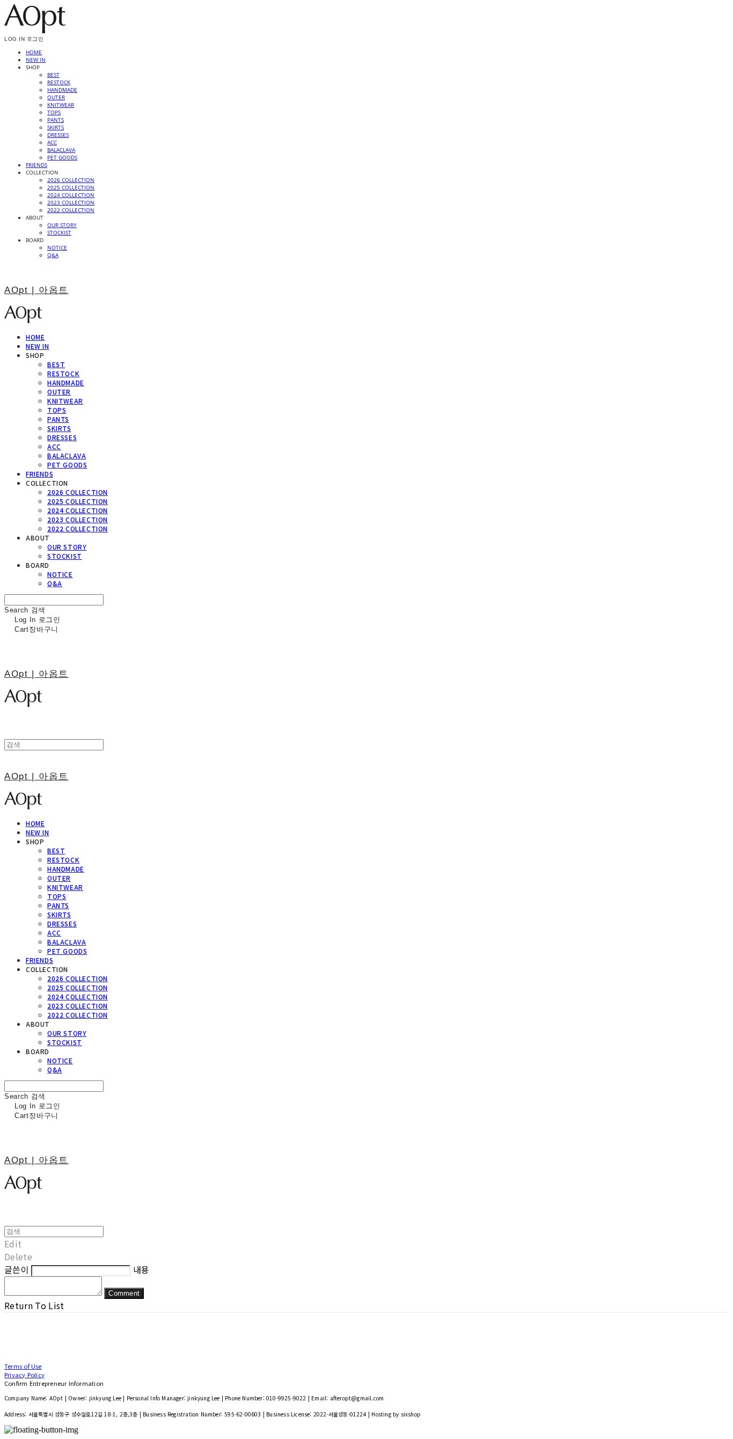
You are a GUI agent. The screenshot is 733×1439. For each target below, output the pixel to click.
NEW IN (36, 59)
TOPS (54, 112)
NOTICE (57, 247)
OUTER (56, 97)
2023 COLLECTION (70, 202)
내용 (141, 1269)
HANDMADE (62, 89)
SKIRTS (55, 127)
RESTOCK (58, 82)
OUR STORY (62, 225)
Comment (124, 1293)
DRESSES (58, 134)
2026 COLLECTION (70, 180)
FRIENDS (36, 165)
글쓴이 (16, 1269)
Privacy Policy (24, 1374)
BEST (53, 74)
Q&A (52, 255)
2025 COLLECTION (70, 187)
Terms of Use (23, 1366)
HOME (34, 52)
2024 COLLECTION (70, 195)
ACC (52, 142)
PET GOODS (62, 157)
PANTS (55, 119)
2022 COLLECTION (70, 210)
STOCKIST (59, 232)
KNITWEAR (60, 104)
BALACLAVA (61, 150)
